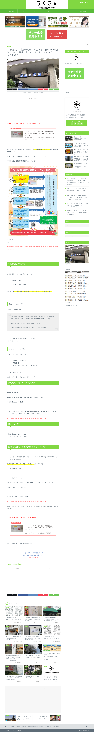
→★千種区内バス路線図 (71, 305)
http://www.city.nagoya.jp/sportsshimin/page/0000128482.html (27, 418)
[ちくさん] (47, 8)
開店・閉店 (11, 11)
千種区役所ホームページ (71, 264)
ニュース (35, 11)
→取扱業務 (67, 302)
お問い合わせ (83, 11)
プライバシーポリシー (10, 730)
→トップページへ (33, 557)
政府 (21, 564)
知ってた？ (47, 11)
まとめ (71, 11)
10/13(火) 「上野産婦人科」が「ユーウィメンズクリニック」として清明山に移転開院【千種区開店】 (78, 212)
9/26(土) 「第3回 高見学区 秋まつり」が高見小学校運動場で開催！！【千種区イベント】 (78, 190)
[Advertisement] (33, 110)
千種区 (9, 46)
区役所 (10, 564)
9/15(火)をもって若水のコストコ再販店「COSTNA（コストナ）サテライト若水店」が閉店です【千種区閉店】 (77, 197)
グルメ (59, 11)
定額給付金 (15, 564)
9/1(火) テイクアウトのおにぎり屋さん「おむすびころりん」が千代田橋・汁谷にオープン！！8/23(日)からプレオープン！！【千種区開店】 (78, 181)
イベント (23, 11)
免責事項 (19, 730)
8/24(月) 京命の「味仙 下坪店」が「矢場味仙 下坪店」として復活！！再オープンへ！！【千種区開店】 (77, 205)
